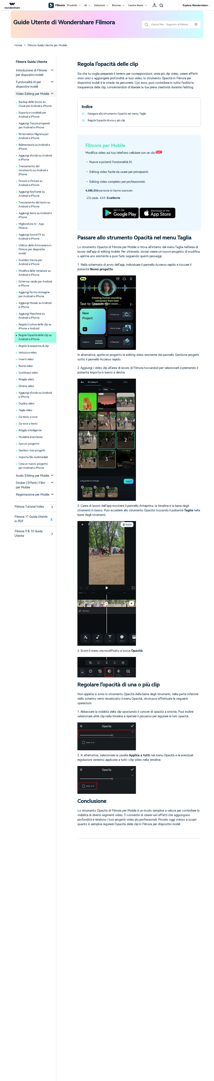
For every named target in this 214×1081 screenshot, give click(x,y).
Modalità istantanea (30, 437)
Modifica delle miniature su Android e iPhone (35, 272)
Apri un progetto (29, 443)
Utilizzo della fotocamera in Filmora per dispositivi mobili (35, 249)
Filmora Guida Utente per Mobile (47, 45)
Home (18, 45)
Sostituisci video (28, 372)
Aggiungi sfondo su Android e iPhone (35, 157)
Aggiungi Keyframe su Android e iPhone (32, 193)
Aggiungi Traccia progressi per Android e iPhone (34, 125)
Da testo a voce (28, 417)
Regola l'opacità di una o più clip (106, 120)
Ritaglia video (26, 379)
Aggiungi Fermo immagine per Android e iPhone (34, 294)
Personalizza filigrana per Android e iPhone (34, 136)
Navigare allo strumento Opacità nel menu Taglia (117, 113)
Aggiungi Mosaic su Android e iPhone (35, 305)
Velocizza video (28, 352)
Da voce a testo (28, 423)
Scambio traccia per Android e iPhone (30, 262)
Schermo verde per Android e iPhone (35, 283)
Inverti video (26, 359)
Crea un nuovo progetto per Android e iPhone (33, 465)
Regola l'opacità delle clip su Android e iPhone (35, 337)
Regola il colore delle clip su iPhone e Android (35, 326)
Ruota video (26, 366)
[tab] (35, 72)
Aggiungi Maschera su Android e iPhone (32, 315)
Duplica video (26, 403)
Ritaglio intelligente (30, 430)
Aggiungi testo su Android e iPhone (35, 215)
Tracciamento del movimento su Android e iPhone (33, 170)
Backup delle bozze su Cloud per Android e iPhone (35, 104)
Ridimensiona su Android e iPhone (34, 146)
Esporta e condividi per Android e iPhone (32, 114)
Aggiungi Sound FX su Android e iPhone (32, 236)
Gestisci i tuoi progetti (32, 450)
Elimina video (26, 386)
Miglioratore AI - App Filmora (31, 226)
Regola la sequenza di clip (34, 345)
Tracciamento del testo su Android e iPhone (34, 204)
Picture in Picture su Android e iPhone (30, 183)
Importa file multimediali (33, 457)
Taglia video (25, 410)
